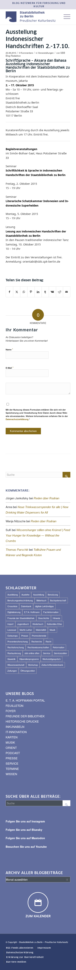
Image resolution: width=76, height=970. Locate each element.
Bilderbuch (41, 600)
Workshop (33, 664)
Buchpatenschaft (58, 600)
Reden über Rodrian (46, 498)
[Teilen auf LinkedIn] (38, 292)
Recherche (36, 641)
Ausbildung (12, 594)
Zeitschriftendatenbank (52, 664)
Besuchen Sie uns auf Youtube (26, 847)
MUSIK (10, 742)
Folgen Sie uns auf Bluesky (24, 830)
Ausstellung (38, 594)
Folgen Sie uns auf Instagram (25, 821)
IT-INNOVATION (16, 732)
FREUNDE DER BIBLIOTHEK (25, 716)
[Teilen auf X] (16, 292)
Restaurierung (14, 653)
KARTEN (12, 737)
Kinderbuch (38, 623)
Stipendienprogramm (29, 658)
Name (9, 349)
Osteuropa (12, 635)
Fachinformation (50, 612)
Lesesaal (11, 629)
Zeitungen (12, 670)
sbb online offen (32, 653)
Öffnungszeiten (27, 670)
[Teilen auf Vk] (52, 292)
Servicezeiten (60, 653)
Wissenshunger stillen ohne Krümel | (38, 535)
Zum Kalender (38, 916)
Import (10, 623)
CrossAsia (12, 606)
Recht (48, 641)
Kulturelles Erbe (54, 623)
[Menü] (65, 17)
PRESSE (12, 758)
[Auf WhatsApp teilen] (23, 292)
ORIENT (11, 748)
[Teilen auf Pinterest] (30, 292)
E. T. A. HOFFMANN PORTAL (25, 700)
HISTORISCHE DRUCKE (22, 721)
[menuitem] (39, 5)
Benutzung (53, 594)
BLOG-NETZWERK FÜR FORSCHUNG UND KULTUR (38, 5)
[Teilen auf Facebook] (9, 292)
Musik (52, 629)
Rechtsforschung (15, 647)
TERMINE (12, 769)
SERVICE (12, 763)
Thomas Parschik (17, 549)
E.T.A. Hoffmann (32, 612)
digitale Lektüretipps (44, 606)
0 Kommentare (26, 52)
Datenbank (26, 606)
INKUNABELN (15, 727)
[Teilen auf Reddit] (59, 292)
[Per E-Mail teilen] (66, 292)
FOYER (11, 711)
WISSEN (11, 774)
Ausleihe (25, 594)
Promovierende (39, 635)
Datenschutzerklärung (17, 419)
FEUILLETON (14, 706)
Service (46, 653)
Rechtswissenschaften (38, 647)
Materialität (41, 629)
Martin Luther (26, 629)
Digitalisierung (13, 612)
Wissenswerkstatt (15, 664)
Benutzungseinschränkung (20, 600)
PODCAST (13, 753)
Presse (24, 635)
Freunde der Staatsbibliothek (20, 618)
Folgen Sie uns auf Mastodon (25, 838)
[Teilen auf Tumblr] (45, 292)
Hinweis (56, 618)
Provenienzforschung (17, 641)
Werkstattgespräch (51, 658)
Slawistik (11, 658)
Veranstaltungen (46, 52)
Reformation (58, 647)
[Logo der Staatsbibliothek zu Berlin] (31, 17)
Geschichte (43, 618)
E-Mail (9, 367)
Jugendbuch (23, 623)
